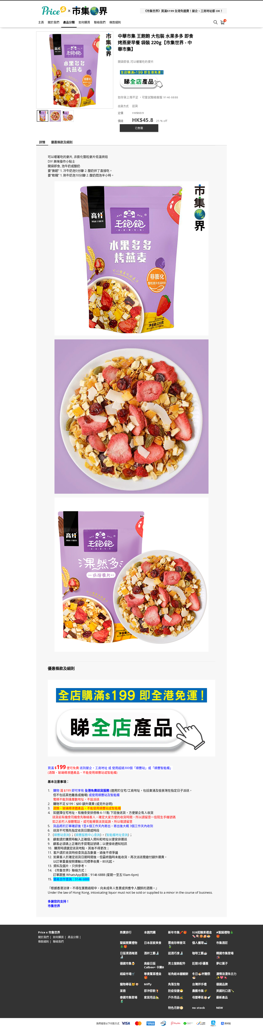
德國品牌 (222, 984)
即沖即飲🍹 (151, 991)
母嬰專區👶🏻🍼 (201, 997)
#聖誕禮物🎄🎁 (225, 934)
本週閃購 (150, 932)
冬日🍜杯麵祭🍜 (201, 975)
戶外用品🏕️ (175, 997)
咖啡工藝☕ (199, 953)
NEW (219, 1008)
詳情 (42, 142)
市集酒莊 (222, 943)
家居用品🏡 (151, 997)
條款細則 (115, 22)
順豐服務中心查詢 (87, 835)
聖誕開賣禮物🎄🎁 (128, 944)
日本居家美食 (152, 943)
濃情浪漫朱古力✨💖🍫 (226, 975)
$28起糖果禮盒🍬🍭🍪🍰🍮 (202, 934)
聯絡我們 (100, 22)
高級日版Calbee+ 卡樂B (154, 965)
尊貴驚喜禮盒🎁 (152, 975)
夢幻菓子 (222, 963)
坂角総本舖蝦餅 (178, 974)
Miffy (148, 984)
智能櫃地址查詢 (117, 835)
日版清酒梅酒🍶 (128, 955)
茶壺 (123, 991)
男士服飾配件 (176, 963)
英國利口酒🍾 (225, 991)
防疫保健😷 (175, 991)
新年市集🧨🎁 (177, 932)
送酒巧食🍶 (175, 953)
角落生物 (174, 984)
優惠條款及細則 (62, 142)
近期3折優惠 (200, 963)
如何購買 (84, 22)
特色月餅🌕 (175, 1008)
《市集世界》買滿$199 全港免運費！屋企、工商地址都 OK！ (183, 11)
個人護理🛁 (199, 943)
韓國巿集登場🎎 (225, 955)
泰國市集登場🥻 (128, 999)
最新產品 (222, 997)
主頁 (41, 22)
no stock (198, 1008)
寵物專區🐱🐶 (129, 984)
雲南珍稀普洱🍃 (176, 944)
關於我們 (53, 22)
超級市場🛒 (127, 974)
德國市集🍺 (127, 963)
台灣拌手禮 (199, 984)
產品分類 (69, 22)
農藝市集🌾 (199, 991)
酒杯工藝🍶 (151, 953)
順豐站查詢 (61, 835)
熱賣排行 (126, 932)
